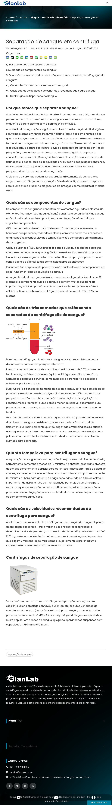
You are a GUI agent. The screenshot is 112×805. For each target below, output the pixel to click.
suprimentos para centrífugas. (79, 702)
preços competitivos (17, 698)
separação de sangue (19, 654)
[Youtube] (25, 786)
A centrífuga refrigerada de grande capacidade (74, 615)
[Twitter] (33, 786)
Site (18, 53)
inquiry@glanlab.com (21, 772)
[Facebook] (9, 786)
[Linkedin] (17, 786)
